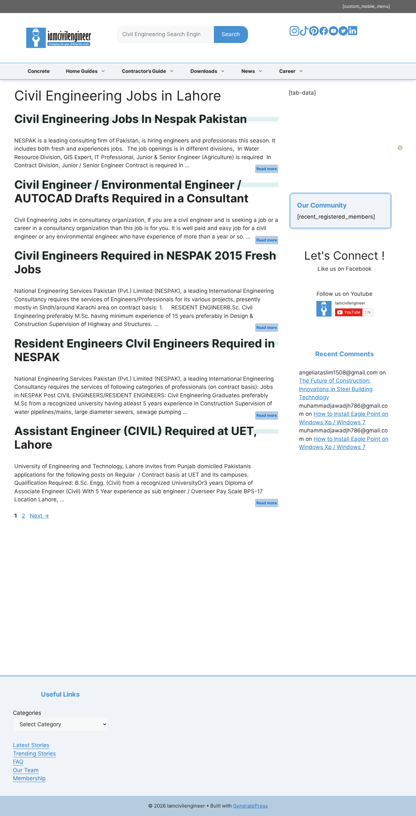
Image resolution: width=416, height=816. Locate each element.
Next (39, 515)
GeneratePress (250, 806)
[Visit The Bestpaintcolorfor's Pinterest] (314, 34)
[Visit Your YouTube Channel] (333, 34)
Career (287, 71)
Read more (266, 168)
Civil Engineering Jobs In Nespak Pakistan (130, 119)
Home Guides (82, 71)
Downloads (203, 71)
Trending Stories (34, 753)
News (248, 71)
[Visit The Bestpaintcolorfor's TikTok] (304, 34)
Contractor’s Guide (144, 71)
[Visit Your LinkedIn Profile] (353, 35)
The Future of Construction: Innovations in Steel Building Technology (335, 389)
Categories (27, 713)
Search (231, 34)
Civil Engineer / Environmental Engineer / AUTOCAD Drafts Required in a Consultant (131, 191)
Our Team (26, 770)
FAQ (18, 761)
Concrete (39, 71)
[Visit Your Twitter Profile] (343, 34)
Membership (29, 778)
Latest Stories (31, 745)
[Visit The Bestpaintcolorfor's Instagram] (294, 34)
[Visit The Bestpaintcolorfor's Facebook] (324, 34)
